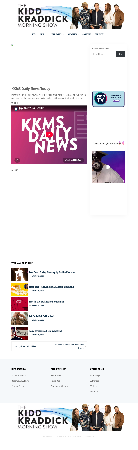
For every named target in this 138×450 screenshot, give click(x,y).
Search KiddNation (100, 48)
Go (120, 54)
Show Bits (72, 34)
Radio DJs (55, 381)
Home (34, 34)
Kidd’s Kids (99, 34)
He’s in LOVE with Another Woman (46, 301)
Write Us (94, 391)
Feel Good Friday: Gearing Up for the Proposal (52, 272)
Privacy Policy (18, 386)
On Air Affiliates (19, 375)
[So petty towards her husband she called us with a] (108, 167)
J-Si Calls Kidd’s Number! (41, 316)
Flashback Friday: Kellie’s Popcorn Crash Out (51, 287)
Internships (95, 375)
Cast (42, 34)
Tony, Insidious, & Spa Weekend (45, 331)
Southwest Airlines (59, 386)
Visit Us (93, 386)
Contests (86, 34)
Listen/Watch (56, 34)
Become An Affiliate (20, 381)
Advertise (94, 381)
